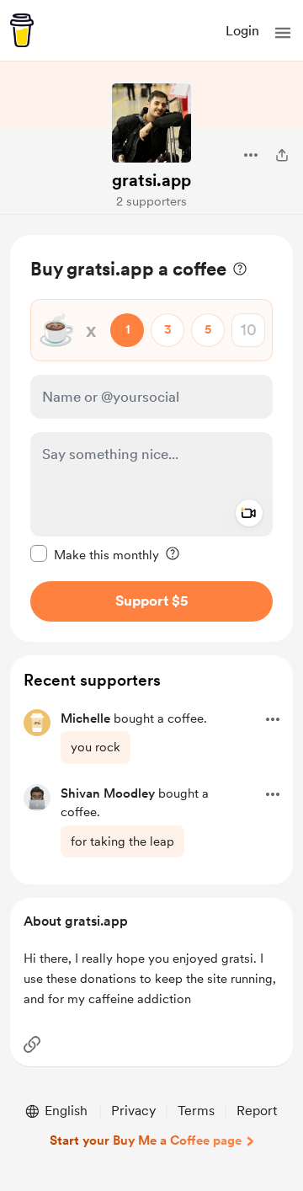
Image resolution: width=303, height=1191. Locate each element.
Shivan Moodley (108, 793)
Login (242, 31)
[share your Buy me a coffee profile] (282, 155)
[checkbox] (94, 554)
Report (257, 1111)
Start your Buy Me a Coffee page (146, 1140)
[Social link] (32, 1044)
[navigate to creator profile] (151, 123)
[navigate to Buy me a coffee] (22, 30)
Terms (196, 1111)
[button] (283, 33)
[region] (151, 438)
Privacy (133, 1111)
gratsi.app (151, 180)
